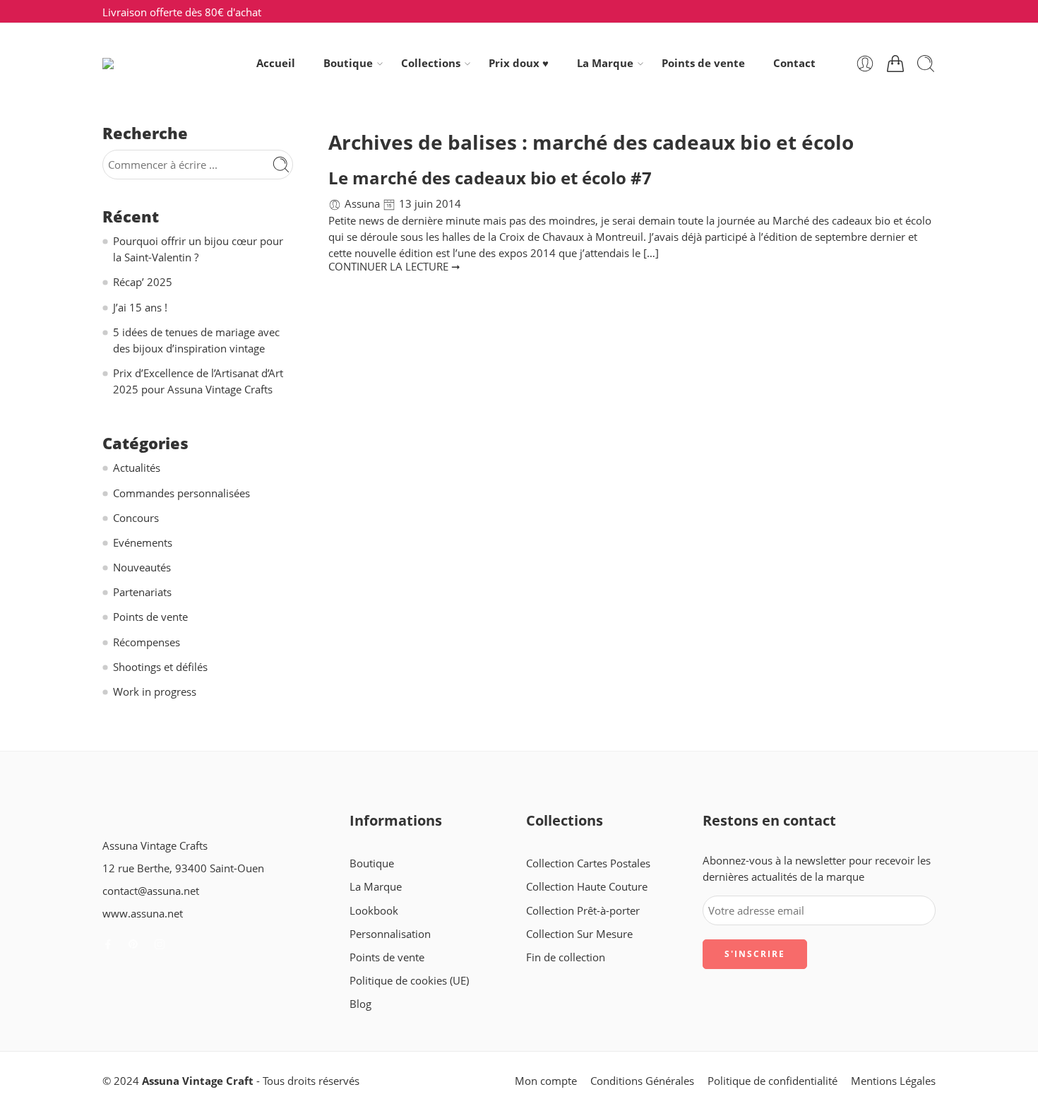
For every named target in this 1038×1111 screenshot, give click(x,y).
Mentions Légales (893, 1081)
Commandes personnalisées (181, 493)
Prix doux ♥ (519, 63)
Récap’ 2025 (142, 282)
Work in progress (154, 692)
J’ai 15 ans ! (140, 307)
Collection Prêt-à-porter (583, 910)
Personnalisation (390, 934)
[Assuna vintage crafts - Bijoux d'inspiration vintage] (159, 63)
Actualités (136, 468)
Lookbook (374, 910)
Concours (136, 518)
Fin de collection (565, 957)
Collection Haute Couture (587, 886)
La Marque (605, 63)
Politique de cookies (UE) (409, 980)
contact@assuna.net (150, 891)
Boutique (348, 63)
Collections (430, 63)
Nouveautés (142, 567)
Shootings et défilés (160, 667)
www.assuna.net (142, 913)
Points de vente (703, 63)
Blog (360, 1004)
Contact (794, 63)
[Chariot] (895, 63)
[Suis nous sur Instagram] (159, 944)
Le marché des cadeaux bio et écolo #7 (490, 177)
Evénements (142, 542)
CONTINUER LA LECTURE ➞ (394, 266)
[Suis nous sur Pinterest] (133, 944)
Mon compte (546, 1081)
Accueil (275, 63)
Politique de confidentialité (772, 1081)
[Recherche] (926, 63)
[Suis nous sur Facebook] (108, 944)
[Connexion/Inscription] (865, 63)
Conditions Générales (642, 1081)
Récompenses (146, 642)
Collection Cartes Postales (588, 863)
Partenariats (142, 592)
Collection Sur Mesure (579, 934)
